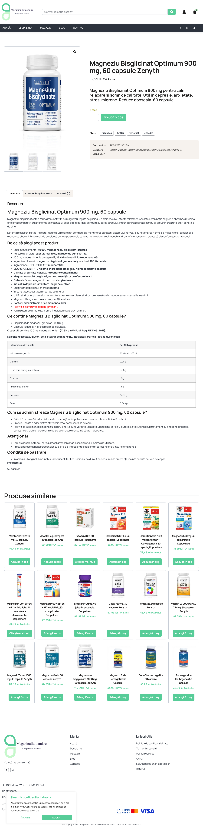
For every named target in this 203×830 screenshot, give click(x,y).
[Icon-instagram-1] (187, 28)
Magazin (45, 27)
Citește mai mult (85, 561)
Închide (25, 817)
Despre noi (25, 27)
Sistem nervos (135, 149)
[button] (75, 52)
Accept (57, 817)
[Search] (172, 12)
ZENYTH (104, 153)
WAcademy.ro (134, 824)
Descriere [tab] (14, 193)
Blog (62, 27)
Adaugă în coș (113, 117)
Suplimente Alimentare (170, 149)
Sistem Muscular (118, 149)
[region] (41, 808)
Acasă (7, 27)
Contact (79, 27)
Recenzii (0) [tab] (63, 193)
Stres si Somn (150, 149)
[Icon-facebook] (180, 28)
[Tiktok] (194, 28)
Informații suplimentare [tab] (38, 193)
